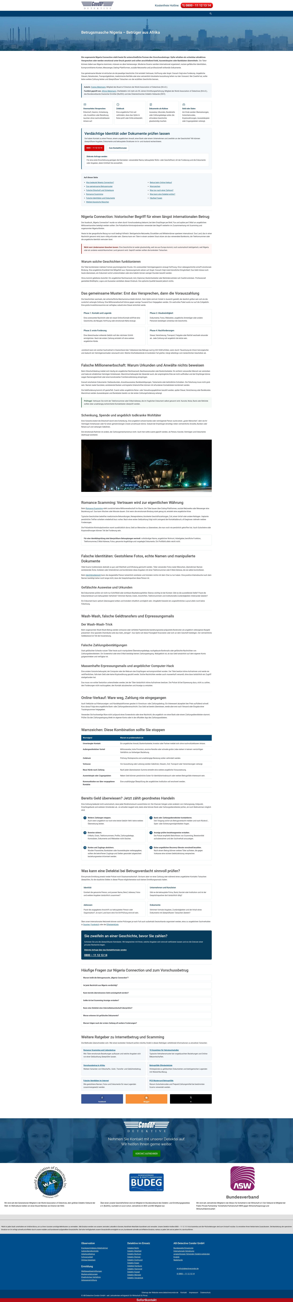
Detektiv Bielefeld (134, 1251)
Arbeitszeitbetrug (88, 1254)
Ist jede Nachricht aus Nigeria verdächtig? (100, 985)
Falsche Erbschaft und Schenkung (100, 190)
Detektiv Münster (134, 1275)
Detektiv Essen (133, 1263)
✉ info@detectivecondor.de (188, 1269)
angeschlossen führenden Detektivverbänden (192, 1254)
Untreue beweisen (88, 1260)
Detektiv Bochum (134, 1254)
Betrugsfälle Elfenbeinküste (160, 1065)
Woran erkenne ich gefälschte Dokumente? (101, 1015)
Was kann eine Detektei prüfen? (162, 194)
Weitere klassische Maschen (97, 202)
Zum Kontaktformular (118, 148)
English (176, 1257)
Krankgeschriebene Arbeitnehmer (94, 1248)
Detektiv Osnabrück (135, 1278)
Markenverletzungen (89, 1274)
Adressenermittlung (89, 1280)
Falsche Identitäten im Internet (96, 1081)
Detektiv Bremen (134, 1257)
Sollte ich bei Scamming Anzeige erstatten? (101, 1000)
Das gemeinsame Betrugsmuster (99, 186)
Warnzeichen (155, 186)
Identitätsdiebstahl (93, 575)
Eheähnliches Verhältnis (91, 1277)
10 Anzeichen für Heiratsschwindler (164, 1050)
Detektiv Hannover (134, 1269)
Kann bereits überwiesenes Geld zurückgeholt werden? (106, 993)
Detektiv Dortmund (134, 1260)
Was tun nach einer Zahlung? (161, 190)
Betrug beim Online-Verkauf (161, 182)
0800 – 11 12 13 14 (94, 148)
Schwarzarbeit (87, 1257)
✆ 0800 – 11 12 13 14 (186, 1274)
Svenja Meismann (98, 87)
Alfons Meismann (109, 91)
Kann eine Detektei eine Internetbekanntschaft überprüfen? (107, 1008)
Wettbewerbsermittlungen (91, 1271)
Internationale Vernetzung (184, 1251)
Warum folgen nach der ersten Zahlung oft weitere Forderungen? (110, 1023)
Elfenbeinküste (112, 924)
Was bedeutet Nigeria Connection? (100, 182)
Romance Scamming (94, 194)
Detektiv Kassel (133, 1272)
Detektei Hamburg (134, 1266)
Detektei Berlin (133, 1248)
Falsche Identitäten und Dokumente (100, 198)
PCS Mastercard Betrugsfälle (161, 1081)
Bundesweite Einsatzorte (183, 1248)
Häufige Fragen (156, 198)
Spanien (86, 924)
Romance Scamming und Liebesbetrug (99, 1050)
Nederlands (178, 1260)
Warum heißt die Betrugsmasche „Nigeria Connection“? (106, 978)
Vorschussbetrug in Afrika (94, 1065)
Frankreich (95, 924)
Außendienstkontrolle (89, 1251)
